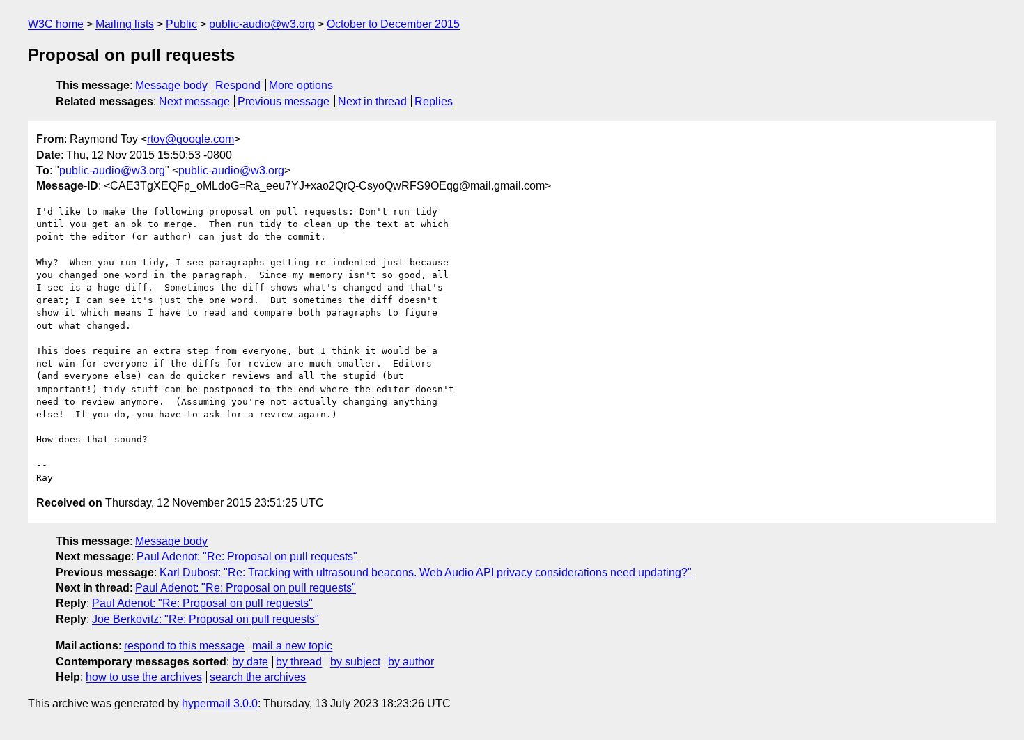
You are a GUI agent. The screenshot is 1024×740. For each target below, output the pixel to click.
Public (181, 24)
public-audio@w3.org (262, 24)
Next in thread (372, 101)
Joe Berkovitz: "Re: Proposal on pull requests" (205, 619)
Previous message (283, 101)
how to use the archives (144, 677)
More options (301, 85)
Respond (238, 85)
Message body (171, 85)
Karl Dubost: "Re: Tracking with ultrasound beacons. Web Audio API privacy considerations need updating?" (426, 572)
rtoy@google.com (190, 139)
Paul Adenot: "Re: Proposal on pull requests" (247, 556)
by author (411, 662)
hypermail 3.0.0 (220, 703)
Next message (194, 101)
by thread (299, 662)
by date (250, 662)
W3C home (56, 24)
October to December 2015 (393, 24)
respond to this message (184, 646)
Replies (433, 101)
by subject (355, 662)
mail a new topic (292, 646)
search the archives (258, 677)
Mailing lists (124, 24)
